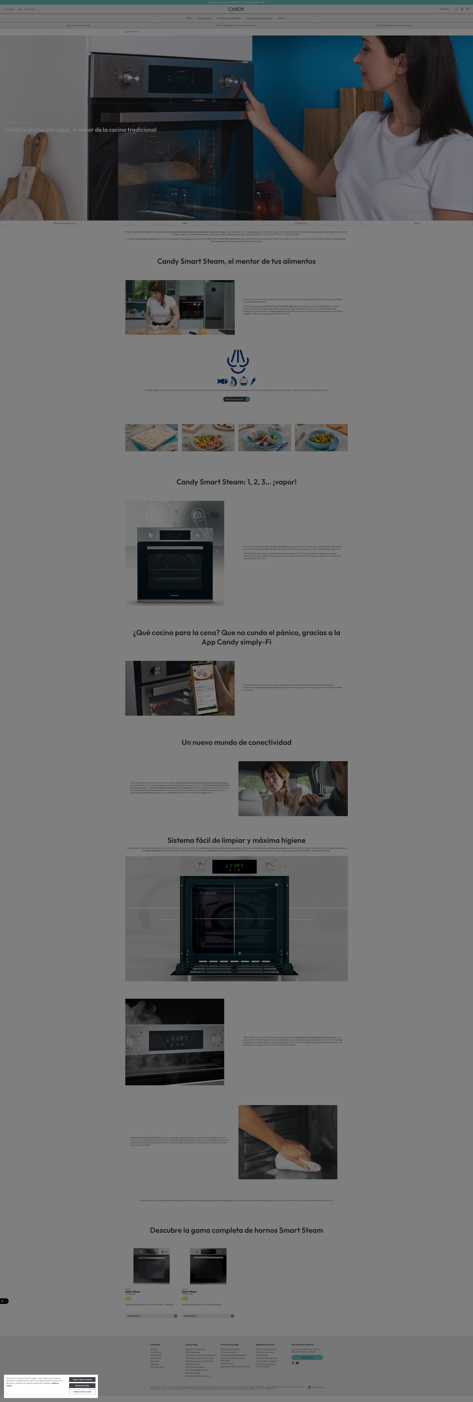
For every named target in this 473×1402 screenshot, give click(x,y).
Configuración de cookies (82, 1392)
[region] (51, 1386)
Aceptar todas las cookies (82, 1379)
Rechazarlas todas (82, 1386)
